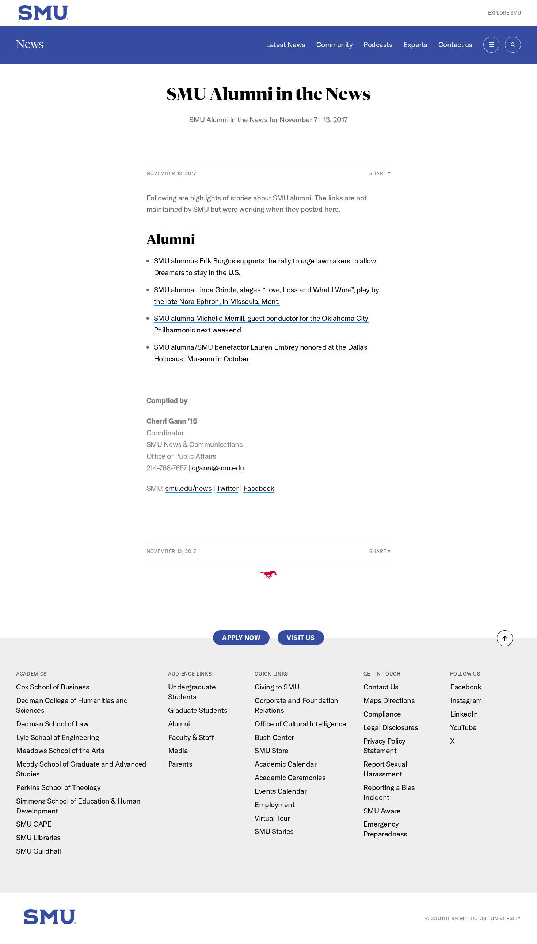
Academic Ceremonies (290, 777)
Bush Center (274, 737)
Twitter (228, 488)
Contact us (455, 44)
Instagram (466, 700)
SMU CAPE (33, 823)
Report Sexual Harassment (385, 768)
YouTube (463, 727)
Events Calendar (280, 791)
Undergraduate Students (192, 691)
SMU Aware (382, 810)
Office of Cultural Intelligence (300, 723)
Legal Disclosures (390, 727)
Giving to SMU (277, 686)
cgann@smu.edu (218, 467)
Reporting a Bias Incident (389, 792)
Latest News (285, 44)
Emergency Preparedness (385, 828)
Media (178, 750)
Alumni (179, 723)
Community (334, 44)
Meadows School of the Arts (60, 750)
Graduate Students (198, 710)
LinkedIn (464, 713)
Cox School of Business (52, 686)
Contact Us (381, 686)
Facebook (258, 488)
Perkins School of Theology (58, 787)
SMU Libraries (38, 837)
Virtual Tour (272, 818)
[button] (505, 638)
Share (377, 173)
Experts (415, 44)
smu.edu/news (188, 488)
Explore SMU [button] (504, 13)
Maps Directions (389, 700)
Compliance (382, 713)
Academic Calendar (285, 763)
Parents (180, 763)
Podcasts (377, 44)
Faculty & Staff (191, 737)
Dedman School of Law (52, 723)
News (30, 44)
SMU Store (272, 750)
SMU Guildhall (38, 850)
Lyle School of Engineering (57, 737)
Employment (274, 804)
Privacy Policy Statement (384, 745)
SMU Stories (274, 831)
